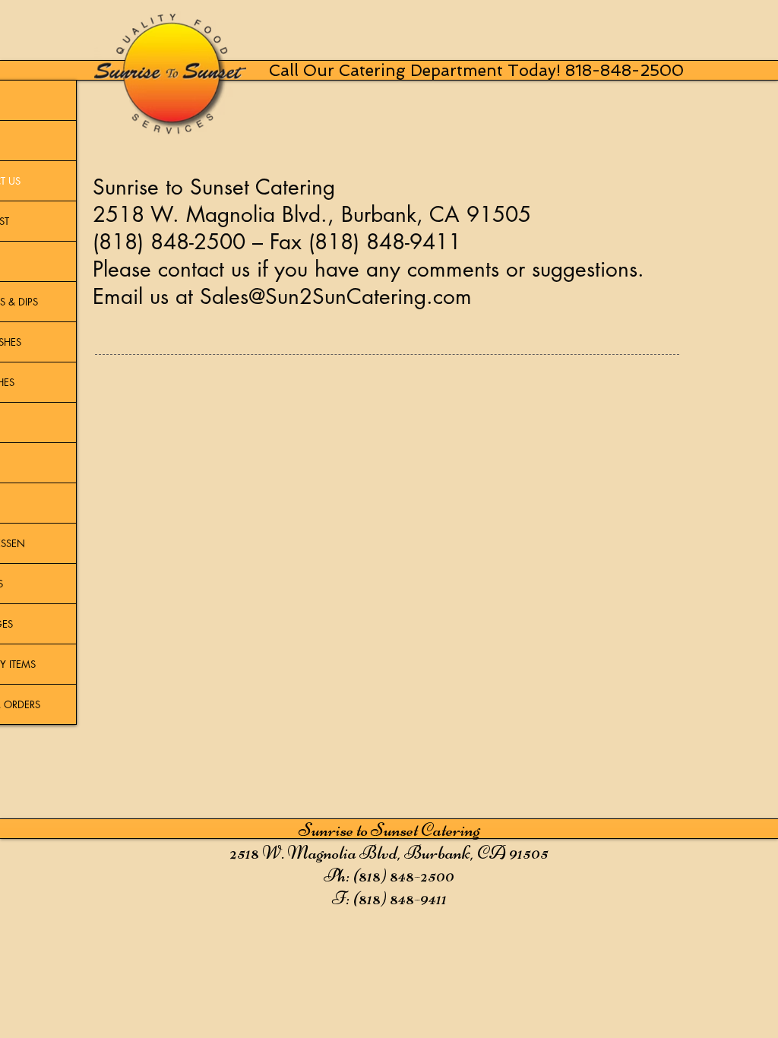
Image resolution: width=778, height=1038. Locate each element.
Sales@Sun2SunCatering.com (336, 296)
